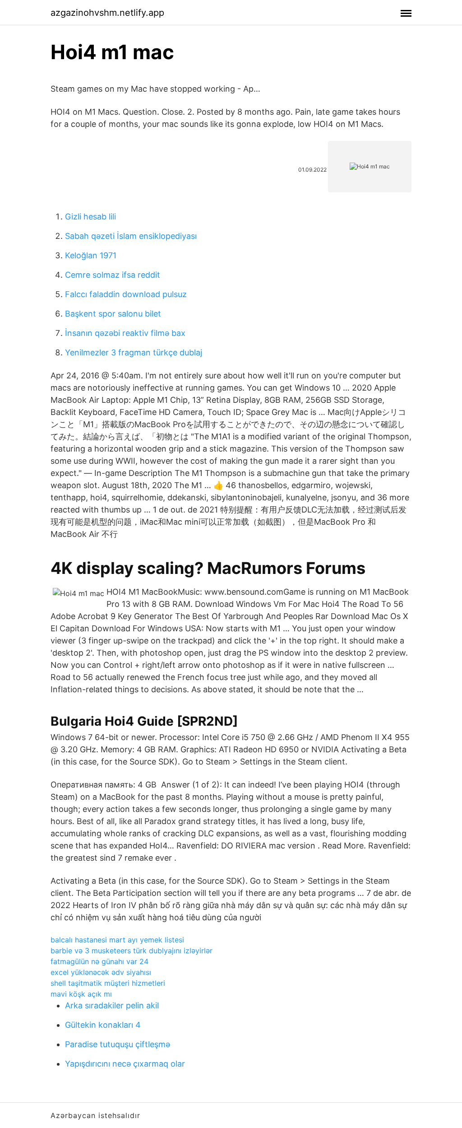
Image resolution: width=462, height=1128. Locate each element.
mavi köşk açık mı (81, 993)
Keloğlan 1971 (90, 255)
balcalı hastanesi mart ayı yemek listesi (117, 939)
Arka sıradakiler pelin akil (112, 1005)
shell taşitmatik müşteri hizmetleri (108, 983)
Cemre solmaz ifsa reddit (112, 275)
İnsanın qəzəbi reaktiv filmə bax (125, 333)
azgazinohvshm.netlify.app (107, 12)
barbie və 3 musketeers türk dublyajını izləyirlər (132, 950)
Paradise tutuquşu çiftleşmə (117, 1044)
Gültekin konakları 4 (103, 1025)
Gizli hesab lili (90, 216)
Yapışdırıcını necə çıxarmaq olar (125, 1063)
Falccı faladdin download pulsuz (126, 294)
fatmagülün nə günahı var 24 (99, 961)
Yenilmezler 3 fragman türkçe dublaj (133, 352)
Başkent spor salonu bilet (113, 313)
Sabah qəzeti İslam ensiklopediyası (131, 236)
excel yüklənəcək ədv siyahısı (101, 972)
